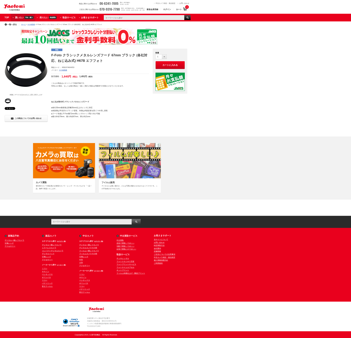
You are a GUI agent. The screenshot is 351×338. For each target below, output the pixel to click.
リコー (44, 280)
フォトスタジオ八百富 (125, 261)
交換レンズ (9, 243)
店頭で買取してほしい (125, 243)
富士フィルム (47, 286)
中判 (81, 260)
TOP (7, 17)
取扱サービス (69, 17)
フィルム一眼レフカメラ (89, 251)
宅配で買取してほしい (125, 246)
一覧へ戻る (12, 24)
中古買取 (120, 240)
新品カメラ (50, 236)
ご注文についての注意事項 (164, 254)
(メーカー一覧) (61, 265)
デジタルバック (48, 254)
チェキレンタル (123, 258)
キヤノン (45, 271)
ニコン (44, 268)
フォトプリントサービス (126, 264)
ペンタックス (47, 274)
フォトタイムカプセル (125, 267)
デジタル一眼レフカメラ (14, 240)
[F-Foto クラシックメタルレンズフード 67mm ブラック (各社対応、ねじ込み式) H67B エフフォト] (26, 70)
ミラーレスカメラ (49, 248)
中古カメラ (88, 236)
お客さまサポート (90, 17)
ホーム (23, 24)
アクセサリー (10, 246)
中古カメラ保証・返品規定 (165, 3)
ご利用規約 (158, 263)
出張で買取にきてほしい (126, 249)
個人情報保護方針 (161, 260)
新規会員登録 (152, 9)
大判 (81, 263)
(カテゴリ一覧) (61, 241)
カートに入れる (170, 65)
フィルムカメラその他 (88, 254)
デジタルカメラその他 (88, 248)
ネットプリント (123, 270)
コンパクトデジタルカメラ (52, 251)
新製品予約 (13, 236)
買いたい (24, 17)
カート (179, 9)
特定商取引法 (159, 245)
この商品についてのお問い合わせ (28, 118)
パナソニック (47, 283)
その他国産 (31, 24)
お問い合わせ (184, 3)
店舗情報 (157, 251)
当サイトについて (161, 239)
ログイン (167, 9)
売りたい (48, 17)
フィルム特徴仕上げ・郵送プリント (131, 273)
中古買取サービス (129, 236)
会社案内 (157, 248)
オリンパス (46, 277)
